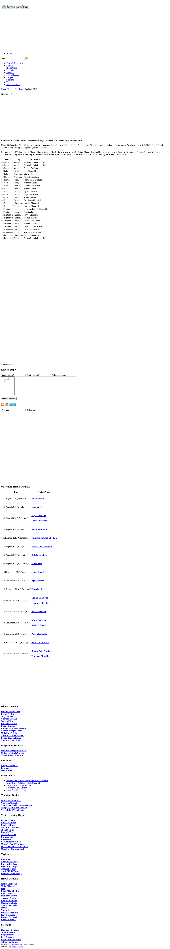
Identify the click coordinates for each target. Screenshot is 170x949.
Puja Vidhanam (12, 75)
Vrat (8, 82)
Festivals (10, 65)
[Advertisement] (80, 31)
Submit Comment (9, 399)
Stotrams (12, 80)
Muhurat (10, 73)
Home (9, 53)
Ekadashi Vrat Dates (15, 89)
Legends (10, 70)
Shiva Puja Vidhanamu (16, 790)
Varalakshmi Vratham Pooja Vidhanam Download (27, 780)
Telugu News (17, 947)
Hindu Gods (14, 68)
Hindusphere (13, 944)
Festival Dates (14, 63)
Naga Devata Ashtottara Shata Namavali (23, 783)
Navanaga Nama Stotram (16, 788)
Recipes (9, 77)
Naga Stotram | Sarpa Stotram (18, 785)
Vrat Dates (13, 84)
